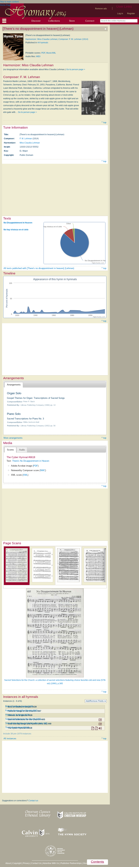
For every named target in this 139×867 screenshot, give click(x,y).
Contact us (33, 800)
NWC (42, 470)
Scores (10, 449)
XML (25, 475)
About (8, 863)
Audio (22, 449)
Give (85, 863)
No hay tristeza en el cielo (16, 229)
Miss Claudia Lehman (30, 143)
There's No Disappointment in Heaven (30, 461)
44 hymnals (42, 42)
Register (131, 13)
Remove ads (101, 8)
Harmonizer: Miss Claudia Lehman (41, 39)
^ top (104, 122)
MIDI (38, 56)
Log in (120, 13)
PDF (43, 53)
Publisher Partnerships (71, 863)
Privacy (26, 863)
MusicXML (51, 53)
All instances (10, 738)
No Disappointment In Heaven (18, 223)
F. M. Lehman (26, 138)
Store (72, 20)
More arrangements (13, 438)
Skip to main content (9, 2)
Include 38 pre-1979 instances (17, 733)
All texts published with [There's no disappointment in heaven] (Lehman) (39, 268)
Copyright (16, 863)
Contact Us (36, 863)
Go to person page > (75, 69)
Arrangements (14, 384)
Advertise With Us (51, 863)
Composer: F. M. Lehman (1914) (73, 39)
